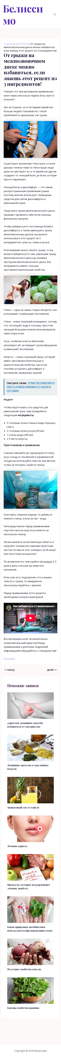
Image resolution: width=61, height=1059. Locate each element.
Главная (8, 44)
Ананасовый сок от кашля (23, 807)
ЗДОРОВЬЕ (22, 44)
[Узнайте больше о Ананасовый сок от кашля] (30, 790)
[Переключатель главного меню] (55, 14)
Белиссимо (23, 14)
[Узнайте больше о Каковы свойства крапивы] (30, 990)
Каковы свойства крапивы (23, 1007)
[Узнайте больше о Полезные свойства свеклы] (30, 951)
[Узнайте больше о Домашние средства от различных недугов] (30, 747)
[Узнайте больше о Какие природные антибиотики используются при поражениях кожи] (30, 909)
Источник (9, 658)
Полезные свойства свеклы (24, 969)
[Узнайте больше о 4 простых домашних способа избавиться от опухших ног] (30, 705)
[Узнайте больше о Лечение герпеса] (30, 828)
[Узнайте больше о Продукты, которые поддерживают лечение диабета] (30, 867)
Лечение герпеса (17, 846)
